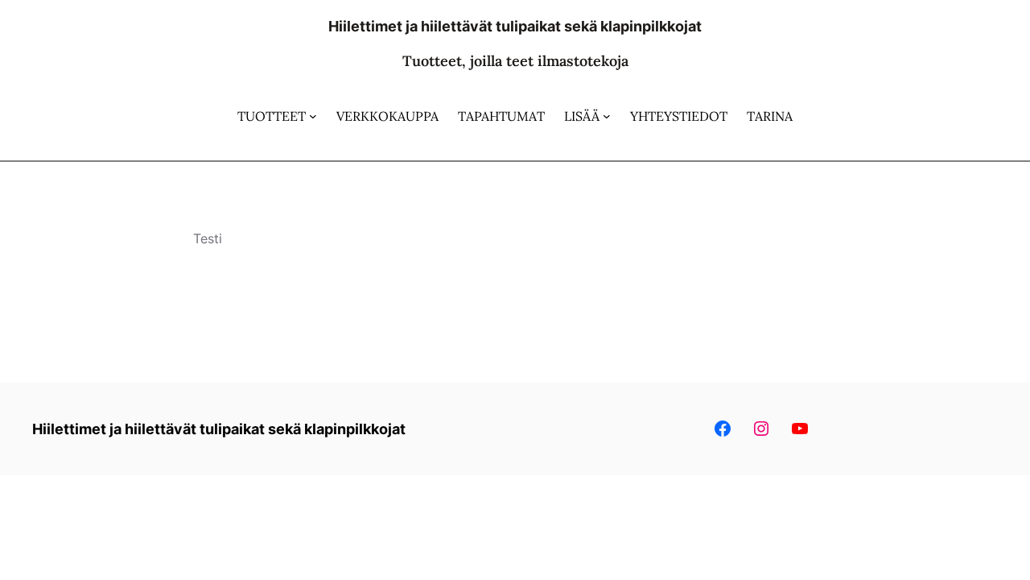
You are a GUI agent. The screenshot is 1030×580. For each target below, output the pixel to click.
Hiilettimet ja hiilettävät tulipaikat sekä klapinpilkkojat (515, 26)
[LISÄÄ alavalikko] (607, 116)
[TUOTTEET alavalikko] (313, 116)
